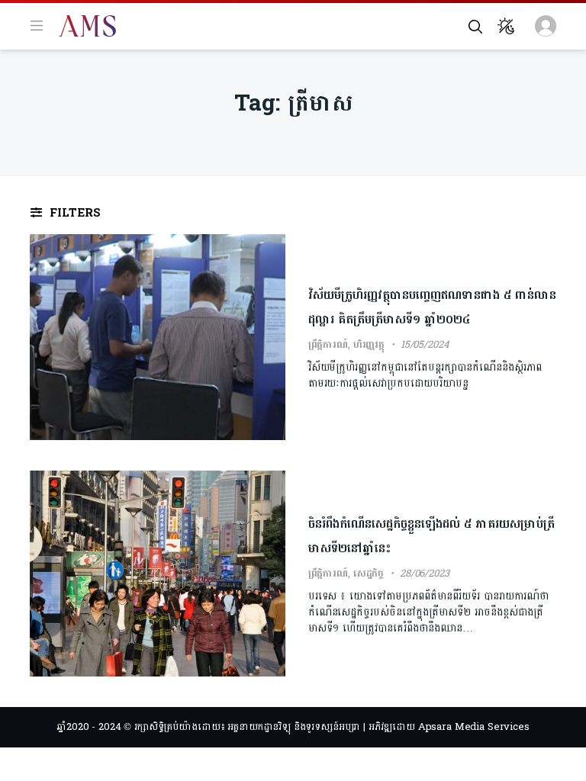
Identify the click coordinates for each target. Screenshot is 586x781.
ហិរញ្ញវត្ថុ (369, 345)
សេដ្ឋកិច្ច (368, 573)
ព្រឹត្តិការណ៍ (328, 345)
